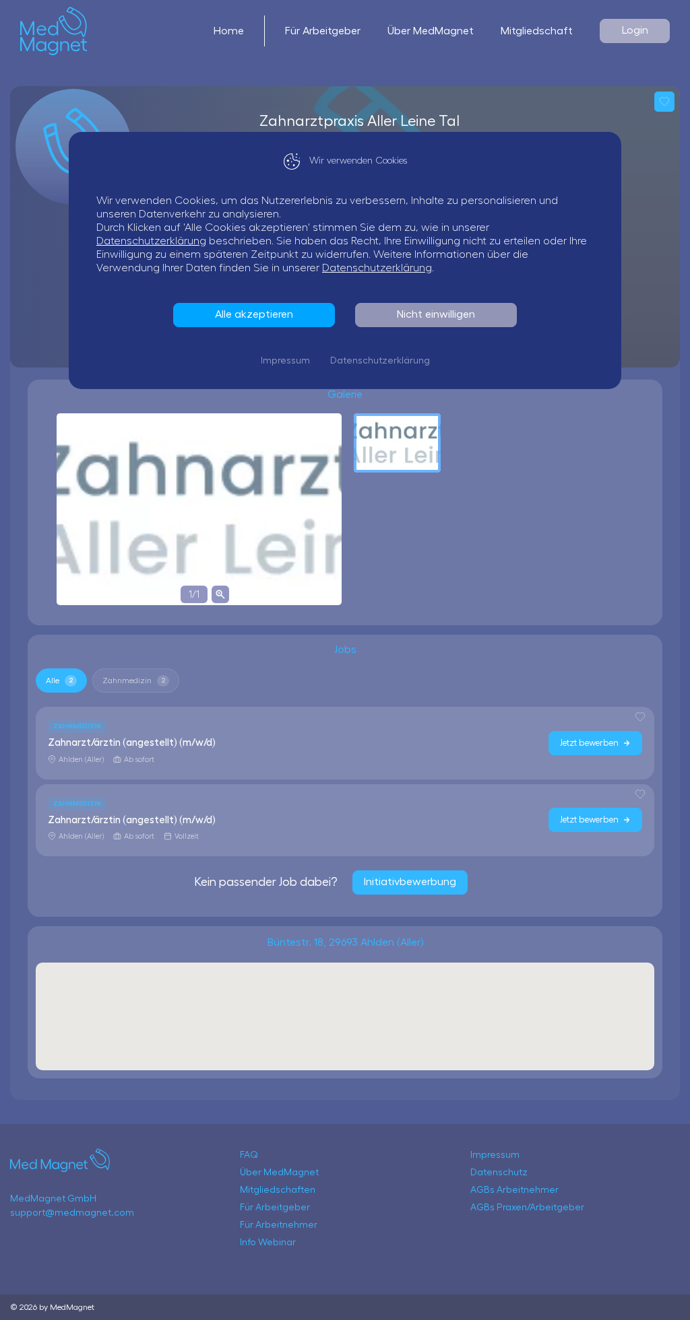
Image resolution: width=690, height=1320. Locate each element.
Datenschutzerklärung (151, 241)
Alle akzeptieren (254, 314)
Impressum (285, 361)
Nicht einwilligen (436, 314)
